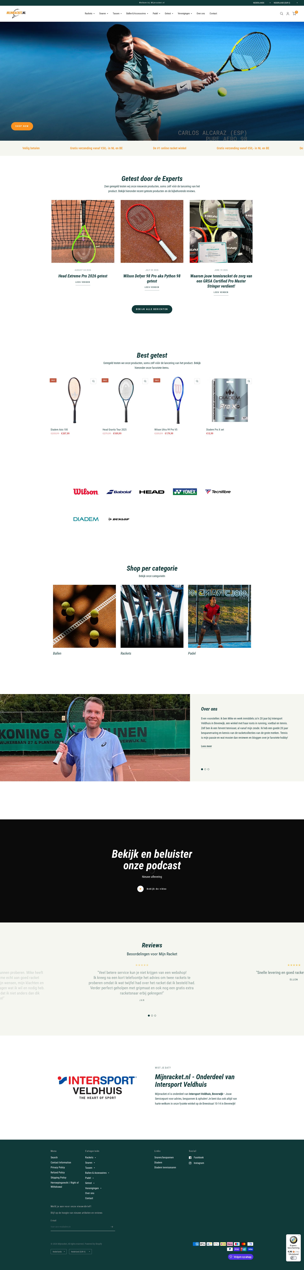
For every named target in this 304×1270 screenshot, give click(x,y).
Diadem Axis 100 (59, 429)
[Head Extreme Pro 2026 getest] (82, 231)
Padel (155, 13)
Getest (168, 13)
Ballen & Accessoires (136, 13)
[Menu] (299, 1236)
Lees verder (83, 282)
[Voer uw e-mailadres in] (112, 1227)
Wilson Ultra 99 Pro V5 (165, 429)
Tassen (116, 13)
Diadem (158, 1162)
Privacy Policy (58, 1167)
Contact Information (61, 1162)
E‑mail (53, 1220)
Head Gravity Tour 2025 (115, 429)
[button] (22, 126)
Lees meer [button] (206, 746)
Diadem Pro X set (215, 429)
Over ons (201, 13)
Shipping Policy (58, 1177)
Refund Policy (58, 1172)
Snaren (102, 13)
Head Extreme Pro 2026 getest (82, 276)
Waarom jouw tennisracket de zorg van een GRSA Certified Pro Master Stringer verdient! (221, 281)
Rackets (88, 13)
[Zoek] (282, 14)
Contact (213, 13)
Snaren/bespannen (164, 1157)
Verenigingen (184, 13)
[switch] (293, 1258)
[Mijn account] (288, 14)
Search (54, 1157)
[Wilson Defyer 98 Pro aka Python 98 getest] (152, 231)
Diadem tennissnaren (165, 1167)
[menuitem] (89, 13)
